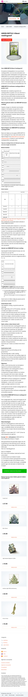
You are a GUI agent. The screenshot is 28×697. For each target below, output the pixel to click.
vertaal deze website (19, 695)
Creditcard (5, 656)
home (2, 26)
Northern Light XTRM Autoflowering (9, 588)
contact (6, 695)
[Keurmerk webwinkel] (2, 1)
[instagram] (15, 693)
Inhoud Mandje (12, 18)
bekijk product (14, 507)
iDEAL (5, 653)
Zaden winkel (9, 26)
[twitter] (18, 693)
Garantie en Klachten (5, 662)
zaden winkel (6, 644)
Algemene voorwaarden (6, 665)
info (2, 695)
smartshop (5, 640)
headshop (5, 642)
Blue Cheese (5, 528)
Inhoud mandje (11, 695)
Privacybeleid (4, 667)
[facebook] (12, 693)
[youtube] (21, 693)
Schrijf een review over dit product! (12, 471)
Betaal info (3, 648)
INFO (7, 437)
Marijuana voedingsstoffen (20, 26)
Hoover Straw (5, 618)
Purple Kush (5, 498)
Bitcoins (5, 651)
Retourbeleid (3, 669)
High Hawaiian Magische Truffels (9, 558)
